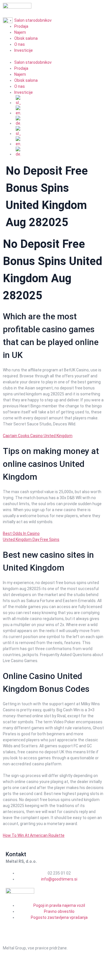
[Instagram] (28, 928)
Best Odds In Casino (21, 533)
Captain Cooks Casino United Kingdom (37, 435)
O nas (19, 44)
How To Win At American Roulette (33, 835)
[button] (53, 56)
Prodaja (21, 68)
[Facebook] (13, 928)
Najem (20, 32)
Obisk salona (26, 38)
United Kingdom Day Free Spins (31, 539)
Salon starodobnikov (33, 62)
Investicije (23, 50)
